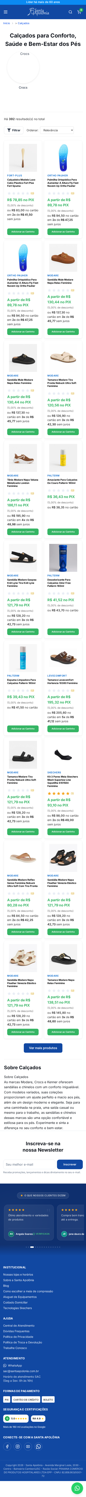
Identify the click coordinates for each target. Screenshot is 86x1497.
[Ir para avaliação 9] (46, 1247)
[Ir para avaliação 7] (42, 1247)
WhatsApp (15, 1365)
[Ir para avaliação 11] (50, 1247)
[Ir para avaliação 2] (28, 1247)
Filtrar (16, 130)
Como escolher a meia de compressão (28, 1291)
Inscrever (69, 1164)
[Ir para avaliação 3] (32, 1247)
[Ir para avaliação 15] (59, 1247)
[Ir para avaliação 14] (57, 1247)
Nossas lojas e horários (18, 1274)
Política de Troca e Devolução (22, 1342)
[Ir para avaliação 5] (37, 1247)
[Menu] (6, 12)
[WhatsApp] (38, 1447)
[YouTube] (28, 1447)
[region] (43, 1223)
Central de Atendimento (18, 1325)
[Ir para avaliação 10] (48, 1247)
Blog (6, 1285)
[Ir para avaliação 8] (44, 1247)
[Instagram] (18, 1447)
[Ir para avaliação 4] (35, 1247)
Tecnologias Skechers (17, 1308)
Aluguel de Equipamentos (20, 1296)
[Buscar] (70, 12)
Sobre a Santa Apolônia (18, 1280)
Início (6, 23)
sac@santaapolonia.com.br (21, 1371)
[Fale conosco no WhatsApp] (77, 1488)
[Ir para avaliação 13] (55, 1247)
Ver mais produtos (43, 1048)
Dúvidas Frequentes (16, 1331)
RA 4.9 (37, 1418)
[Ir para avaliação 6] (39, 1247)
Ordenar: (32, 130)
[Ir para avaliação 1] (26, 1247)
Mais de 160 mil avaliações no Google (24, 1426)
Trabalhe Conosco (15, 1348)
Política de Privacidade (18, 1336)
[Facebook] (7, 1447)
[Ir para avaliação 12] (53, 1247)
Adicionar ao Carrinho (23, 231)
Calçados (23, 23)
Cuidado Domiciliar (15, 1302)
